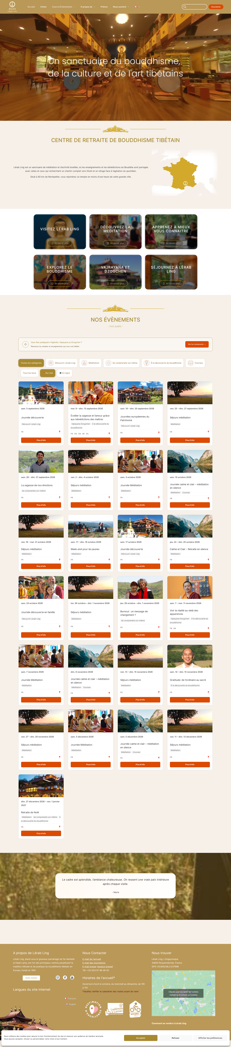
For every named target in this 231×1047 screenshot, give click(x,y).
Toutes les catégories (31, 363)
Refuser (175, 1038)
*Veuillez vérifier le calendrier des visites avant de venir (110, 991)
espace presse (105, 966)
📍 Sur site (47, 373)
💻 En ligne (64, 373)
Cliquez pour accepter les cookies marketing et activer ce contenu (183, 993)
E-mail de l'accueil (91, 959)
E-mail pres (89, 966)
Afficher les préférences (210, 1038)
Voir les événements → (197, 344)
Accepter (140, 1038)
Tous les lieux (29, 373)
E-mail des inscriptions (93, 962)
